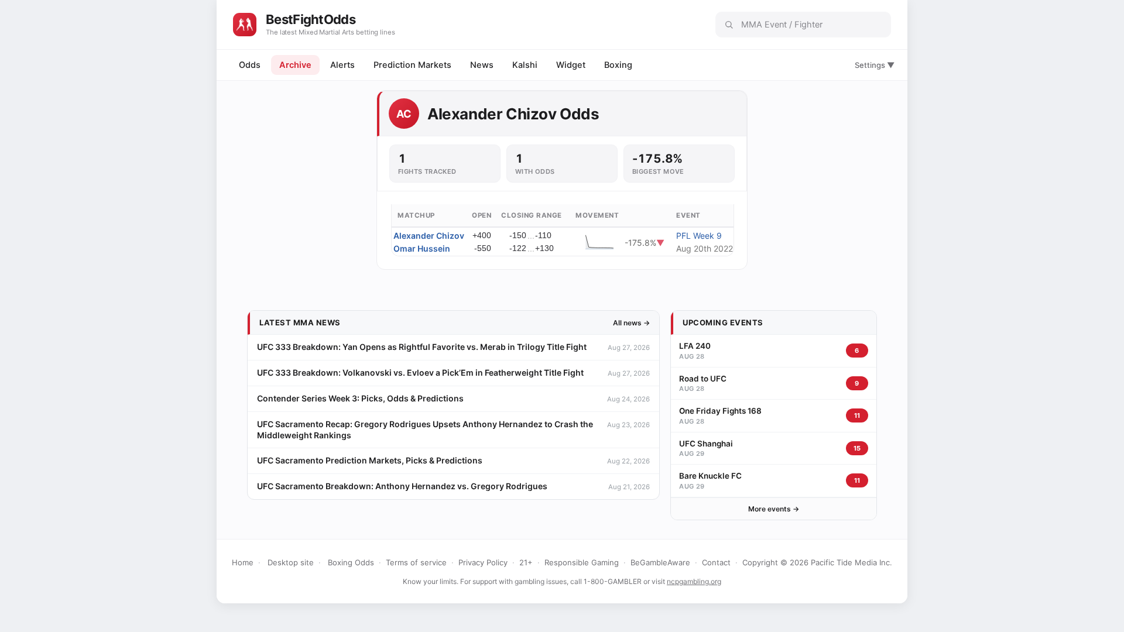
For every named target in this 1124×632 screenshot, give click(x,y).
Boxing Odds (351, 562)
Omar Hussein (421, 248)
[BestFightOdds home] (244, 24)
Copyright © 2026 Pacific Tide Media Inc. (817, 562)
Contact (716, 562)
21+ (526, 562)
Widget (570, 65)
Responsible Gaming (581, 562)
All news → (631, 322)
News (482, 65)
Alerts (342, 65)
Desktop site (291, 562)
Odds (250, 65)
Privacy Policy (483, 562)
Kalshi (524, 65)
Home (242, 562)
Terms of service (416, 562)
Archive (295, 65)
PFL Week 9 (699, 236)
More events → (773, 508)
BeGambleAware (660, 562)
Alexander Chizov (428, 236)
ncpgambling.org (694, 581)
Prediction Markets (412, 65)
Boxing (618, 65)
